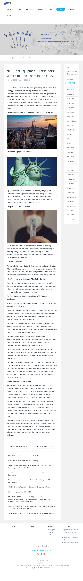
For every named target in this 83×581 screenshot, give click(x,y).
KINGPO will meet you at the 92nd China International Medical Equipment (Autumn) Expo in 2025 (71, 94)
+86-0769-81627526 (41, 550)
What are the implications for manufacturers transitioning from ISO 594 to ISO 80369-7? (71, 125)
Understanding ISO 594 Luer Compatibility (71, 206)
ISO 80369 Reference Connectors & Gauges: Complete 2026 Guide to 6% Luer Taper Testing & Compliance (71, 219)
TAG (13, 526)
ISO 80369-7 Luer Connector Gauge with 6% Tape (71, 90)
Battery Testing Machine (70, 542)
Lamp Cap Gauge (70, 540)
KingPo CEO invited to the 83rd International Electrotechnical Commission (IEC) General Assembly (71, 143)
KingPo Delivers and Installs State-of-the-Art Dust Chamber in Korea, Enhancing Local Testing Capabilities (71, 103)
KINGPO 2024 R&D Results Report (71, 134)
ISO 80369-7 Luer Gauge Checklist (71, 121)
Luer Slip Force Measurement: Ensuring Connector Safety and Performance (71, 188)
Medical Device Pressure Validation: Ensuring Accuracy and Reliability (71, 175)
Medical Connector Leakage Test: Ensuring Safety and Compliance (71, 192)
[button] (4, 39)
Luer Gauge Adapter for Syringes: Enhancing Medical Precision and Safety (71, 179)
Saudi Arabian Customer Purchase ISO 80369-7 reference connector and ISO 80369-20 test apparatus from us (71, 152)
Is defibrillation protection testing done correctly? (71, 98)
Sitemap (32, 526)
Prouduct (70, 526)
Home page (9, 9)
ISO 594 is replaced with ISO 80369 (71, 139)
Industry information (35, 58)
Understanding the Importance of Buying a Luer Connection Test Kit (71, 161)
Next (45, 446)
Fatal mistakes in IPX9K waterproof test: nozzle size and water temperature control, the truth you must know (71, 107)
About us (51, 526)
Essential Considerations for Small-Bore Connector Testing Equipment (71, 170)
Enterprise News (72, 74)
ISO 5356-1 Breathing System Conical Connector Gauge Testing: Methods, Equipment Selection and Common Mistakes (71, 210)
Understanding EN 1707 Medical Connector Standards (71, 197)
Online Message (51, 535)
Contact (50, 532)
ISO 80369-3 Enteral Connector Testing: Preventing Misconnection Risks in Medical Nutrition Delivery (71, 215)
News (25, 58)
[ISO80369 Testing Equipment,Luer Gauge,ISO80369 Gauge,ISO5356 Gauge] (9, 3)
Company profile (51, 529)
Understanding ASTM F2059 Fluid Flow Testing (71, 201)
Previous (20, 446)
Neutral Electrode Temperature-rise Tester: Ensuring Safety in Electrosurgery (71, 112)
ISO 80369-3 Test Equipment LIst (71, 157)
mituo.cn (54, 568)
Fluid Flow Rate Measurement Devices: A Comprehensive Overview (71, 183)
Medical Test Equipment (70, 537)
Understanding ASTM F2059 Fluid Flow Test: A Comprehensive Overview (71, 166)
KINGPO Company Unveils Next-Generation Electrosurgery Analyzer (71, 130)
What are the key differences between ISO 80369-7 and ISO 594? (71, 116)
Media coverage (72, 71)
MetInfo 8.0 (38, 568)
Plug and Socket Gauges (70, 529)
